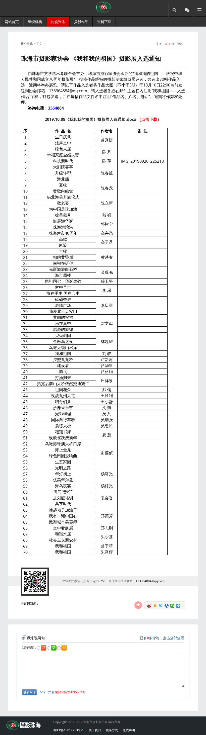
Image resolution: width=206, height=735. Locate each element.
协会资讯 (27, 44)
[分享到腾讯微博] (161, 606)
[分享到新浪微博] (149, 606)
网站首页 (12, 21)
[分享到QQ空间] (155, 606)
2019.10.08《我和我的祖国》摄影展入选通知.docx (90, 119)
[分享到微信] (172, 606)
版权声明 (129, 730)
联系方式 (112, 730)
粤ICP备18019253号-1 (68, 730)
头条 (159, 44)
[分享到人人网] (167, 606)
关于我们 (95, 730)
